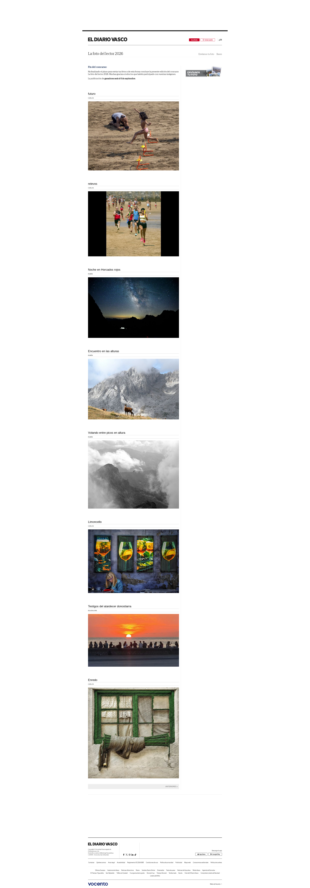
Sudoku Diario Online (148, 870)
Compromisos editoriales (200, 862)
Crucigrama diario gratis (137, 873)
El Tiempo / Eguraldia (97, 873)
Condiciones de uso (152, 862)
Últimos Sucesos (100, 870)
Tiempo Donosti (162, 873)
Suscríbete (194, 40)
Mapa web (187, 862)
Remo (138, 870)
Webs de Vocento (215, 884)
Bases (219, 54)
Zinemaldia (160, 870)
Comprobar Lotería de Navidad (210, 873)
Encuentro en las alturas (103, 351)
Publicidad (178, 862)
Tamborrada (172, 873)
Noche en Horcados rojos (104, 269)
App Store (202, 854)
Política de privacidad (166, 862)
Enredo (92, 680)
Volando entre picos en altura (106, 432)
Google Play (216, 854)
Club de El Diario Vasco (191, 873)
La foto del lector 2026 (105, 53)
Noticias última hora (127, 870)
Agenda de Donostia (208, 870)
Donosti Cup (151, 873)
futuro (91, 93)
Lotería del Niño (155, 876)
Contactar (91, 862)
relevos (92, 183)
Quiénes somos (101, 862)
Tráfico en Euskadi (122, 873)
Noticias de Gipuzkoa (183, 870)
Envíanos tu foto (206, 54)
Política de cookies (216, 862)
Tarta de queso (170, 870)
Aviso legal (111, 862)
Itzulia (180, 873)
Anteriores (170, 786)
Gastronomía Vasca (113, 870)
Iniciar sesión (209, 40)
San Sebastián (110, 873)
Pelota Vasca (196, 870)
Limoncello (95, 521)
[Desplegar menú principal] (220, 39)
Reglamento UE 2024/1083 (135, 862)
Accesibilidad (121, 862)
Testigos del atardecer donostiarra (109, 606)
